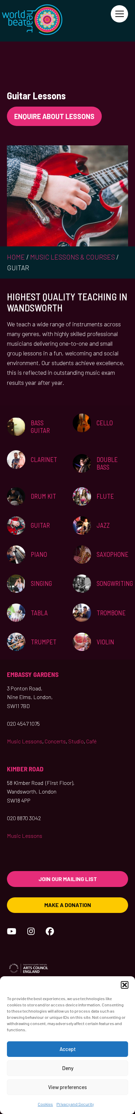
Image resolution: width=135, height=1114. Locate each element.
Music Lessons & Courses (72, 257)
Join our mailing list (67, 879)
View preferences (67, 1087)
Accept (68, 1049)
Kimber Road (25, 769)
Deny (67, 1068)
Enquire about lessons (54, 116)
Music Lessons (24, 741)
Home (16, 257)
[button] (124, 984)
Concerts (55, 741)
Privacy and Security (75, 1104)
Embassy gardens (32, 674)
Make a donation (67, 905)
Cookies (45, 1104)
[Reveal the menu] (119, 13)
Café (91, 741)
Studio (76, 741)
